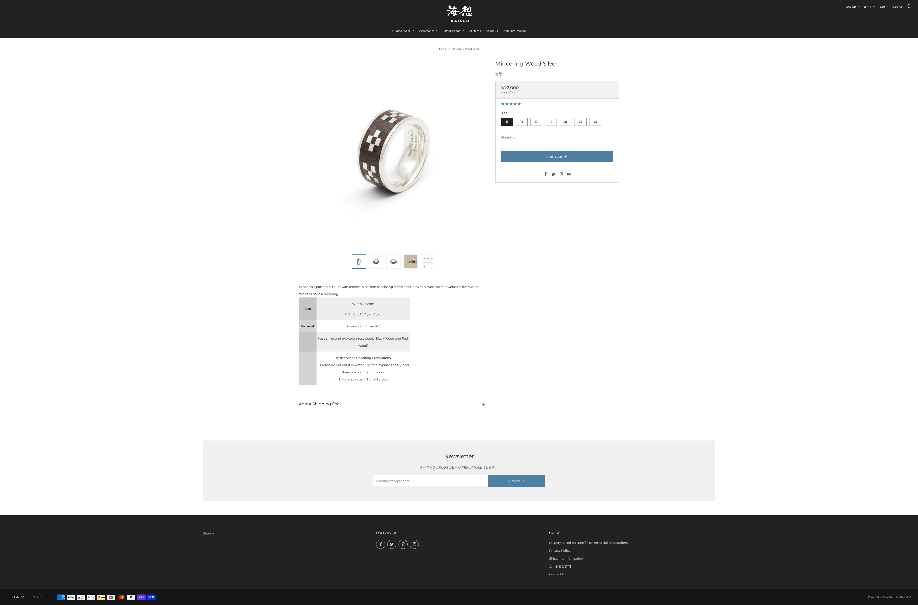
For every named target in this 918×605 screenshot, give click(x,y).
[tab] (359, 261)
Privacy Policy (559, 550)
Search (208, 533)
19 (551, 121)
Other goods (452, 31)
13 (507, 121)
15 (521, 121)
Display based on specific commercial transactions (588, 542)
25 (595, 121)
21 (565, 121)
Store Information (514, 31)
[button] (511, 103)
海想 (498, 74)
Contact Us (557, 574)
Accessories (426, 31)
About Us (492, 31)
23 (580, 121)
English (851, 6)
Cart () (897, 6)
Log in (884, 6)
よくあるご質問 (560, 566)
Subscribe (514, 481)
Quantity (508, 137)
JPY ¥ (867, 6)
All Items (475, 31)
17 (536, 121)
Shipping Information (566, 558)
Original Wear (401, 31)
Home (443, 49)
